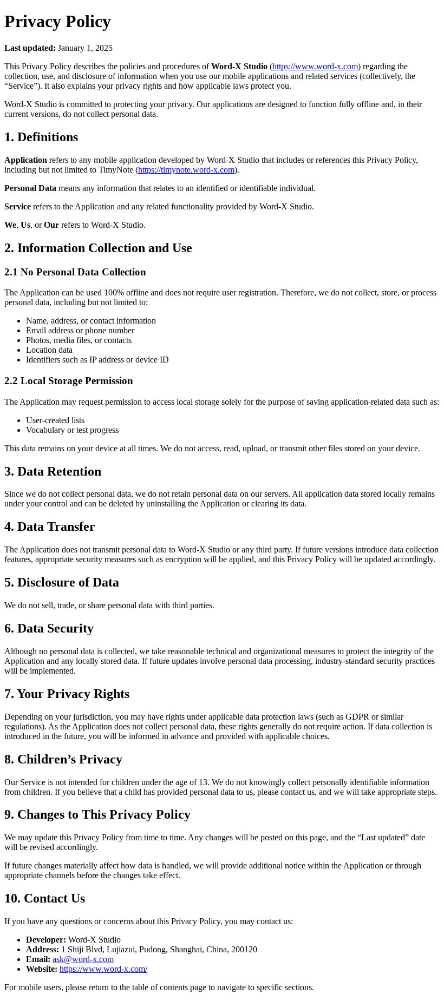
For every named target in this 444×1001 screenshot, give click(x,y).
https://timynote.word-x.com (186, 169)
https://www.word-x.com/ (103, 968)
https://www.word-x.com (315, 66)
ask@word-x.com (83, 959)
